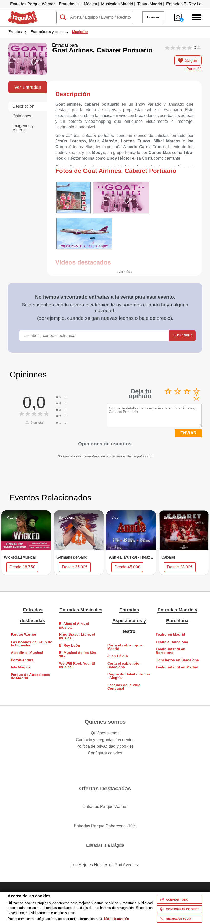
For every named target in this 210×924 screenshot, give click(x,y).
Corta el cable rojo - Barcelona (124, 665)
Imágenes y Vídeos (23, 128)
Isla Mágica (20, 667)
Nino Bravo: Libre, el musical (77, 636)
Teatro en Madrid (170, 634)
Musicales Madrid (117, 4)
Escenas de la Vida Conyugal (123, 686)
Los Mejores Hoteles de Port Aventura (105, 865)
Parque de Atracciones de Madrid (30, 676)
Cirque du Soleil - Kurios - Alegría (128, 676)
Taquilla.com (19, 13)
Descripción (23, 106)
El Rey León (69, 645)
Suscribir (182, 335)
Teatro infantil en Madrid (177, 667)
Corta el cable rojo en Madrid (126, 647)
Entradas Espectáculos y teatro (129, 620)
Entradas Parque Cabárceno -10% (105, 826)
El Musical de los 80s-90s (78, 654)
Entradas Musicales (80, 609)
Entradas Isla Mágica (78, 4)
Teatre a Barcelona (172, 642)
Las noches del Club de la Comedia (31, 643)
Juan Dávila (117, 656)
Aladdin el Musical (27, 653)
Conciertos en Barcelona (177, 660)
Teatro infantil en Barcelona (170, 651)
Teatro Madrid (149, 4)
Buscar (153, 17)
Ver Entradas (27, 87)
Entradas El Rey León (186, 4)
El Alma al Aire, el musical (74, 625)
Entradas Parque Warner (32, 4)
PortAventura (22, 660)
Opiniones (22, 116)
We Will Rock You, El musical (77, 665)
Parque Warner (23, 634)
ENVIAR (188, 433)
